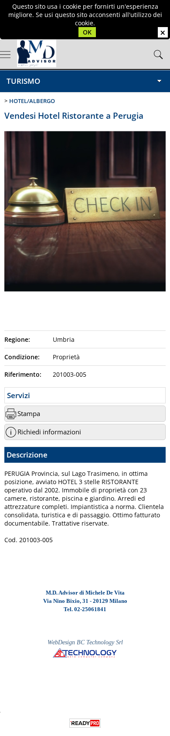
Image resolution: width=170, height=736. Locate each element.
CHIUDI (163, 32)
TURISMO (23, 81)
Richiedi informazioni (49, 432)
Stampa (28, 413)
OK (87, 32)
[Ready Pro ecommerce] (85, 723)
